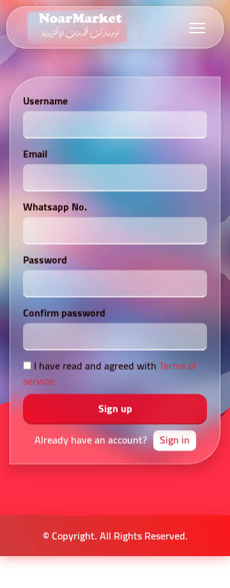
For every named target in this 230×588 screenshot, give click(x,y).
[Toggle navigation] (197, 27)
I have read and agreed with (109, 373)
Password (45, 260)
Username (45, 101)
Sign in (175, 439)
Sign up (115, 408)
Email (35, 154)
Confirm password (64, 312)
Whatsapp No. (55, 207)
